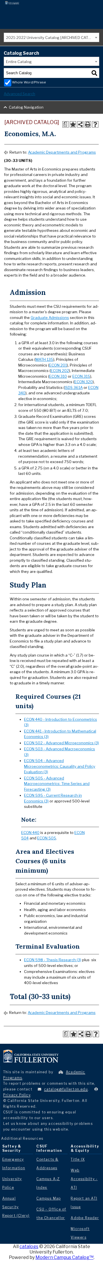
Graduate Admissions (50, 317)
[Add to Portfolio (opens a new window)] (73, 124)
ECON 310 (58, 376)
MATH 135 (44, 359)
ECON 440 (30, 832)
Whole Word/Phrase (29, 82)
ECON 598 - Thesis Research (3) (52, 959)
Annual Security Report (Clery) (16, 1207)
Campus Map (48, 1198)
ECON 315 (81, 376)
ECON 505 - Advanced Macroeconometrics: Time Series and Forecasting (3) (57, 784)
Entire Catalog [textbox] (19, 61)
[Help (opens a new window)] (95, 124)
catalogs (28, 1246)
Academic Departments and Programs (62, 152)
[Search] (94, 73)
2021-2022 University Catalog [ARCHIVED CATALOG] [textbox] (52, 37)
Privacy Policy (16, 1095)
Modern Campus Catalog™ (64, 1257)
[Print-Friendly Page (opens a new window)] (88, 124)
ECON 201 (58, 365)
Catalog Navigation (26, 107)
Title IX (78, 1159)
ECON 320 (83, 381)
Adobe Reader (85, 1218)
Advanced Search (19, 93)
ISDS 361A (74, 387)
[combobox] (51, 37)
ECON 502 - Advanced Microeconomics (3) (61, 743)
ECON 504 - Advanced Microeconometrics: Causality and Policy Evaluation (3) (59, 766)
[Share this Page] (80, 124)
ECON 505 (46, 838)
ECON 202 (60, 370)
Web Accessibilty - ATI (84, 1179)
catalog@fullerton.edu (66, 1089)
